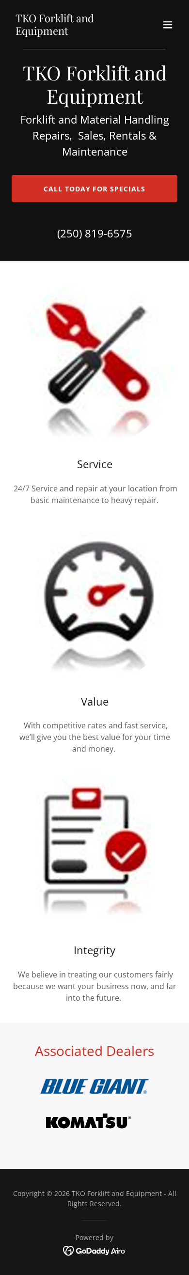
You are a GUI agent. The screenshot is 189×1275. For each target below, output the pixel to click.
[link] (70, 32)
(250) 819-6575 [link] (94, 233)
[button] (167, 24)
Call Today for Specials (95, 188)
